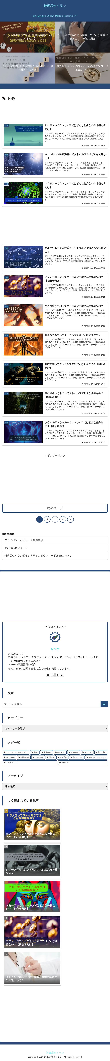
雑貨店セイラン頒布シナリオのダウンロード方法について (37, 555)
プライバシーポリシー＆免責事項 (23, 540)
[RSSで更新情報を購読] (62, 675)
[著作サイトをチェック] (48, 675)
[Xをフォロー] (53, 675)
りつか (55, 648)
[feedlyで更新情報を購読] (57, 675)
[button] (104, 704)
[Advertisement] (55, 109)
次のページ (55, 508)
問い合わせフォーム (16, 548)
